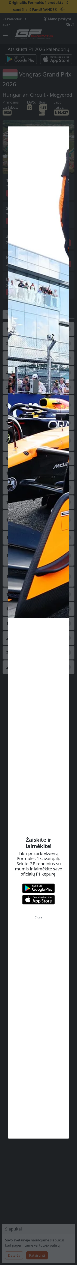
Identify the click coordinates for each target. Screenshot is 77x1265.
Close (38, 917)
